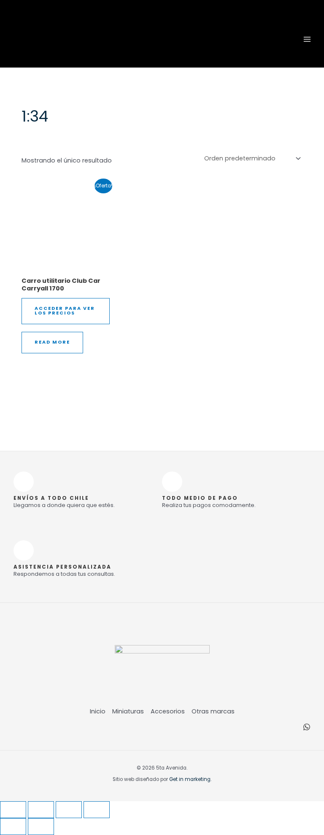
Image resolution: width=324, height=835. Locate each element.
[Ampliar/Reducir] (13, 809)
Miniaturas (128, 711)
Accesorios (168, 711)
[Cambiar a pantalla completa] (41, 809)
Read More (52, 342)
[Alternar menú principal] (307, 38)
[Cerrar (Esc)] (97, 809)
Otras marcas (213, 711)
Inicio (97, 711)
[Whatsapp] (306, 727)
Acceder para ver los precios (65, 310)
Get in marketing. (190, 779)
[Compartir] (69, 809)
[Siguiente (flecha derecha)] (41, 826)
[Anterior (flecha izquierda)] (13, 826)
